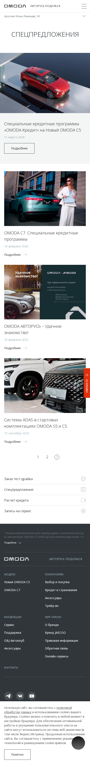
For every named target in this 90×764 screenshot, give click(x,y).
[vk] (20, 696)
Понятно (17, 754)
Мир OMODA (53, 617)
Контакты (11, 667)
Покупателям (54, 574)
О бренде (52, 625)
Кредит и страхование (61, 590)
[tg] (8, 696)
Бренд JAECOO (55, 633)
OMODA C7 (12, 590)
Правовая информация (61, 641)
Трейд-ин (51, 606)
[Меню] (84, 6)
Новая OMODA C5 (17, 582)
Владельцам (12, 617)
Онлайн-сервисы (56, 656)
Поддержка (12, 633)
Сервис (9, 625)
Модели (9, 574)
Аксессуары (53, 598)
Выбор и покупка (57, 582)
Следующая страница (56, 457)
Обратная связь (56, 648)
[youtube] (32, 696)
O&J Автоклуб (14, 641)
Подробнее (19, 148)
